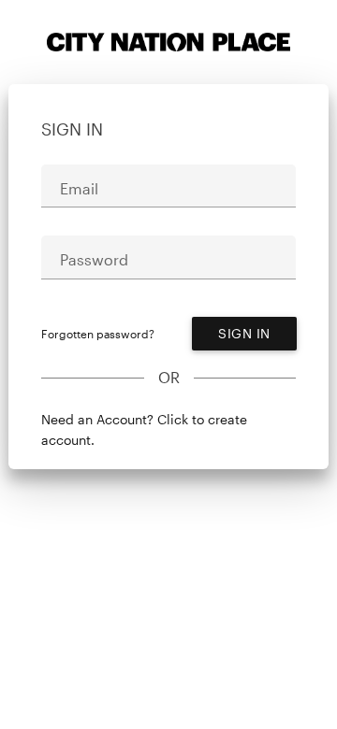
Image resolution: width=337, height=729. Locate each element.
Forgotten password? (97, 333)
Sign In (244, 333)
